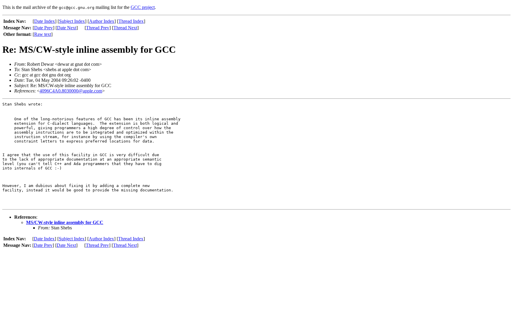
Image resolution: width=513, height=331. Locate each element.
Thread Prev (97, 27)
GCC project (143, 7)
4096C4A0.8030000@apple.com (70, 90)
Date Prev (43, 27)
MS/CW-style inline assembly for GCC (64, 222)
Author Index (101, 21)
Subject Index (72, 21)
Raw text (42, 34)
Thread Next (125, 27)
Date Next (66, 27)
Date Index (44, 21)
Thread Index (131, 21)
